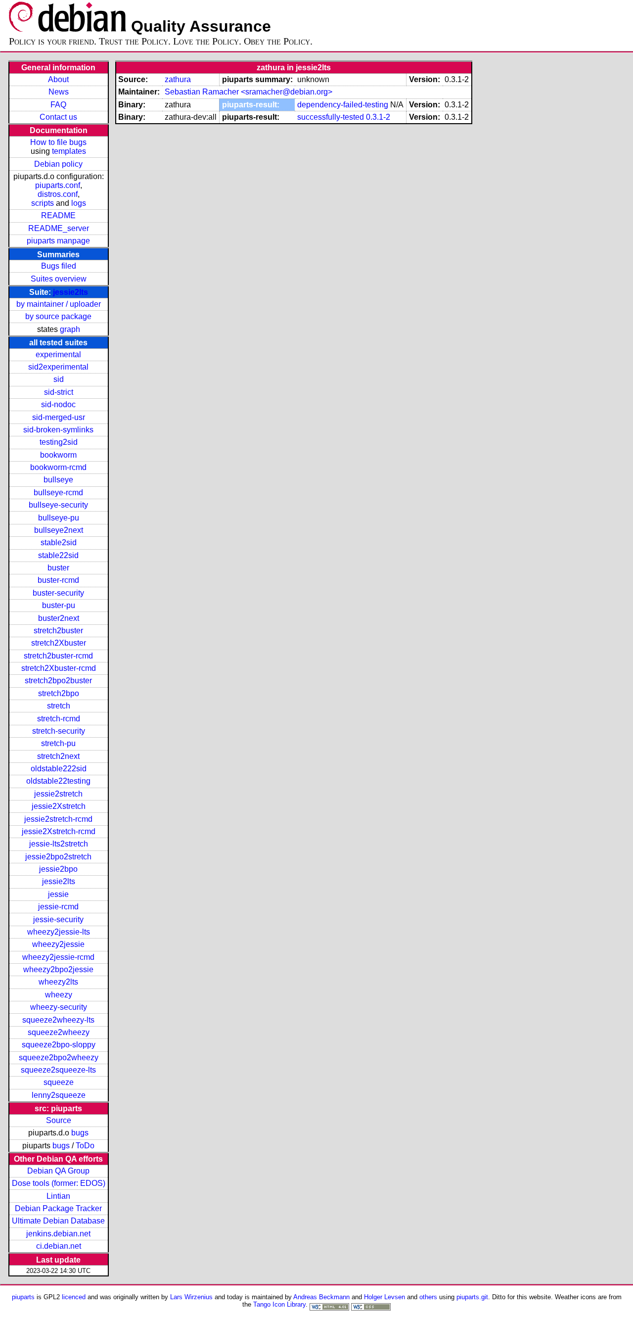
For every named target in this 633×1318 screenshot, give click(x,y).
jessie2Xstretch (59, 806)
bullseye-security (58, 505)
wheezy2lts (58, 982)
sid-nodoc (58, 404)
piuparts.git (472, 1297)
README (58, 215)
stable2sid (59, 542)
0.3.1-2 (378, 117)
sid (58, 379)
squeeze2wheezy (59, 1032)
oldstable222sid (59, 768)
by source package (58, 316)
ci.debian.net (58, 1246)
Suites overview (59, 279)
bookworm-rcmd (58, 467)
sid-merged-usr (58, 417)
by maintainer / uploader (58, 304)
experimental (58, 354)
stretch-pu (58, 743)
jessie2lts (70, 292)
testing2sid (59, 442)
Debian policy (58, 164)
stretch (58, 706)
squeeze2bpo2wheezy (58, 1057)
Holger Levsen (384, 1297)
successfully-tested (330, 117)
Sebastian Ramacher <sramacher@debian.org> (248, 92)
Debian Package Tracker (58, 1208)
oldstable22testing (58, 781)
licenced (74, 1297)
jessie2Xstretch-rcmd (58, 831)
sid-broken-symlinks (58, 429)
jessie (58, 894)
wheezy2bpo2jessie (58, 969)
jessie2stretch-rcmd (58, 819)
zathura (178, 79)
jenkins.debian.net (58, 1233)
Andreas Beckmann (321, 1297)
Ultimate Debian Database (58, 1221)
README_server (58, 228)
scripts (42, 203)
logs (78, 203)
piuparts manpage (58, 240)
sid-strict (58, 392)
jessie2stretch (58, 794)
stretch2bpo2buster (58, 680)
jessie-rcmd (58, 906)
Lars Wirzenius (191, 1297)
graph (70, 329)
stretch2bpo (58, 693)
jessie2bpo (58, 869)
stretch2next (58, 756)
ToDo (85, 1145)
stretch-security (58, 731)
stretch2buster (58, 630)
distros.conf (58, 194)
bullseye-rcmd (58, 492)
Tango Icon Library (279, 1304)
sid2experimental (58, 367)
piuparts (23, 1297)
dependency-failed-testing (342, 104)
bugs (80, 1133)
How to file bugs (58, 142)
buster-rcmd (58, 580)
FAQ (58, 104)
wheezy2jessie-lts (58, 932)
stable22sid (58, 555)
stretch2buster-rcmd (58, 656)
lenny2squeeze (59, 1095)
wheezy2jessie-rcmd (58, 957)
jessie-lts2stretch (58, 844)
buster (58, 568)
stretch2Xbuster (58, 643)
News (58, 92)
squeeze (59, 1082)
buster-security (58, 593)
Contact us (58, 117)
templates (69, 151)
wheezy (58, 994)
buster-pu (58, 605)
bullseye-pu (58, 518)
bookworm (58, 455)
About (58, 79)
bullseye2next (58, 530)
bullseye (58, 479)
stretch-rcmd (58, 718)
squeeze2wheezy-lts (58, 1020)
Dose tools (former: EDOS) (58, 1183)
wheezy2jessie (58, 944)
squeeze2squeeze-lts (58, 1070)
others (428, 1297)
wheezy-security (58, 1007)
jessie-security (58, 919)
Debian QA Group (58, 1171)
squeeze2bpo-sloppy (58, 1044)
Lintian (58, 1196)
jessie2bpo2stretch (58, 856)
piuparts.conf (57, 185)
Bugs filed (58, 266)
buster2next (58, 618)
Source (58, 1120)
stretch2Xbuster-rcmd (58, 668)
